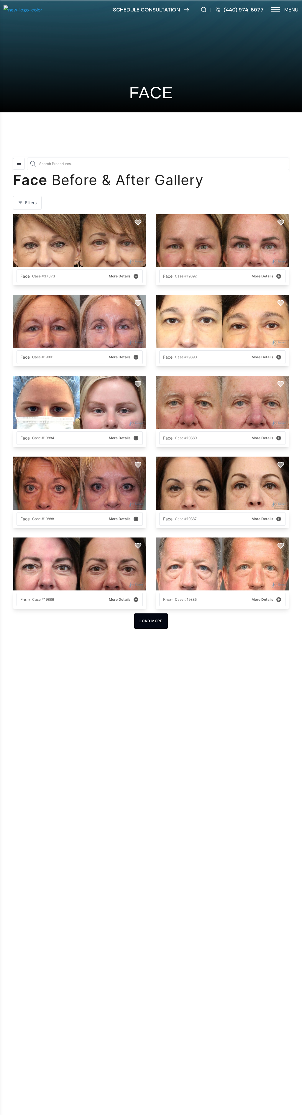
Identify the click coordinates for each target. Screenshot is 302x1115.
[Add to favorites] (138, 222)
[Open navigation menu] (19, 164)
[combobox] (158, 164)
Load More (150, 621)
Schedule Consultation (146, 9)
